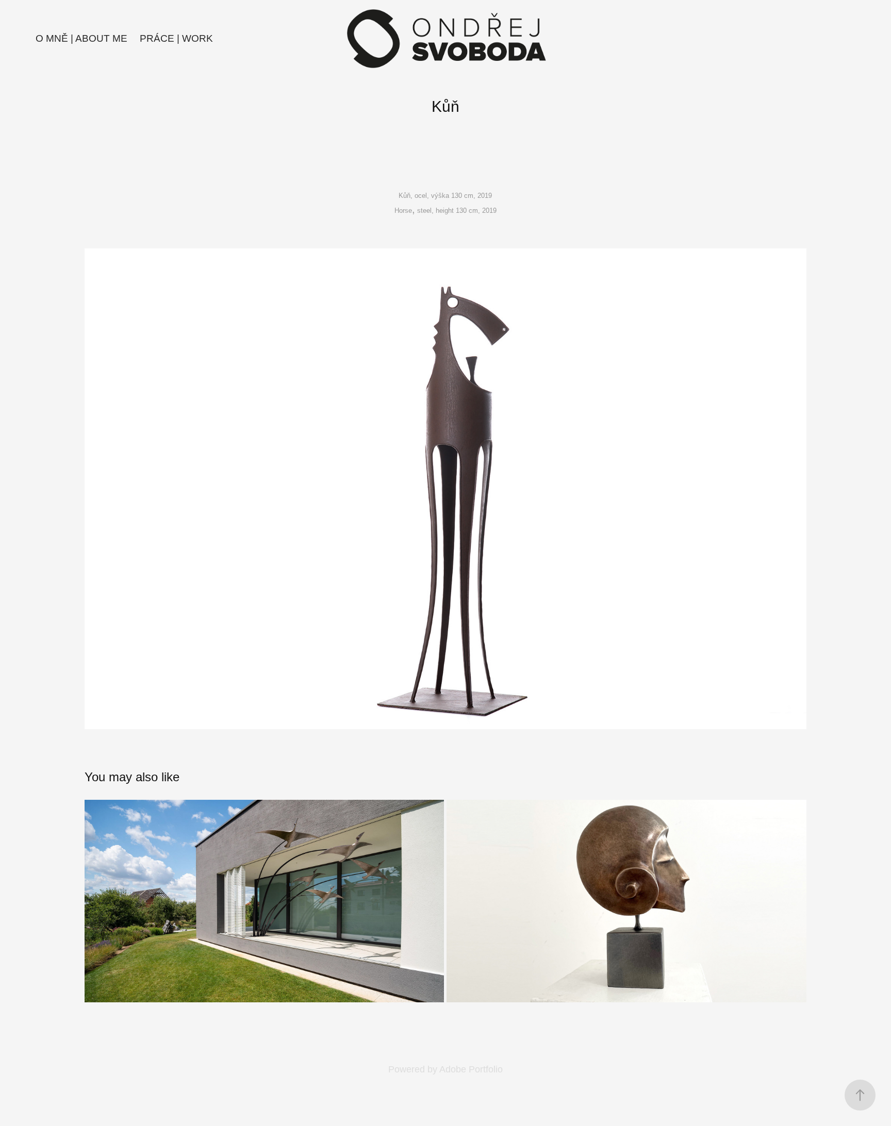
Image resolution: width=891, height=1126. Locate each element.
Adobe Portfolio (471, 1069)
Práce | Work (176, 38)
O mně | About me (81, 38)
